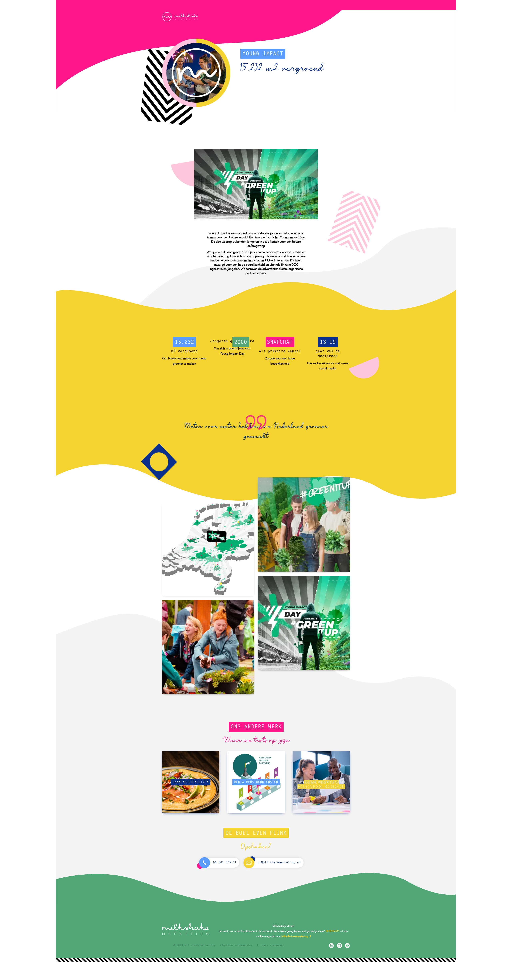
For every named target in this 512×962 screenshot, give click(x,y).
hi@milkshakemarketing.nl (296, 936)
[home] (180, 17)
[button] (342, 16)
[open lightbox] (208, 549)
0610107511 (333, 931)
